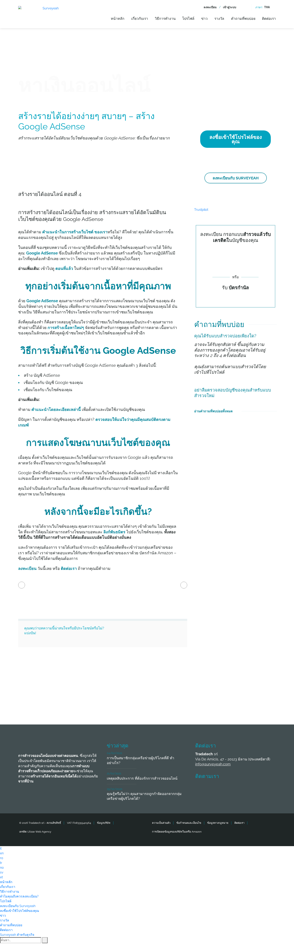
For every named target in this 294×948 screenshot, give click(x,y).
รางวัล (219, 18)
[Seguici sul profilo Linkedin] (230, 788)
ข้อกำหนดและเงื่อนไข (188, 822)
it (1, 848)
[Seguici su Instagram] (245, 788)
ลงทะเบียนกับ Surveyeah (236, 178)
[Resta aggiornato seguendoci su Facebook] (200, 788)
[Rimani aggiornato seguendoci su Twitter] (215, 788)
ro (1, 858)
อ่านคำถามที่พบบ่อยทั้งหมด (213, 411)
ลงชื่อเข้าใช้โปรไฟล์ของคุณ (235, 139)
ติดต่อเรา (269, 18)
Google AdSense (42, 253)
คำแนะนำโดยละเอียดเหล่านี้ (56, 409)
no (2, 867)
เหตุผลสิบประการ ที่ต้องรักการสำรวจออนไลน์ (142, 778)
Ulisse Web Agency (39, 831)
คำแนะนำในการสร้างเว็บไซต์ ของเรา (74, 232)
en (2, 853)
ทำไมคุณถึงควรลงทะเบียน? (19, 896)
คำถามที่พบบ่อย (243, 18)
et (1, 877)
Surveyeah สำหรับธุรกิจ (17, 935)
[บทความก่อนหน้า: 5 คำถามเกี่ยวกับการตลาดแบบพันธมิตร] (21, 585)
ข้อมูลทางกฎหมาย (217, 822)
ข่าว (204, 18)
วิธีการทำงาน (165, 18)
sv (1, 872)
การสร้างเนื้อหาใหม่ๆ (66, 327)
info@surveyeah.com (213, 764)
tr (1, 863)
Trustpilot (201, 210)
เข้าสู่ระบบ (229, 7)
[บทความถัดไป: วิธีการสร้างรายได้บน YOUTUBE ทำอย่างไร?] (183, 585)
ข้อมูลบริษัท (103, 822)
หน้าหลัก (117, 18)
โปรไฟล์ (188, 18)
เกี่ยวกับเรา (139, 18)
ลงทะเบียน (210, 7)
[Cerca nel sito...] (245, 7)
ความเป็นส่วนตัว (161, 822)
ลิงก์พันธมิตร (114, 532)
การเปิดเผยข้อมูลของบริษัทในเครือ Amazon (177, 831)
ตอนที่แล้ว (64, 268)
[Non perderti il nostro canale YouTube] (259, 788)
